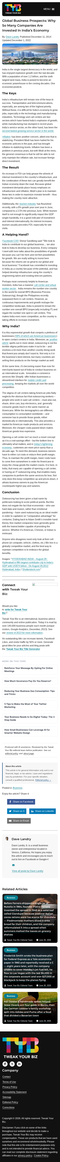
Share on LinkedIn (44, 811)
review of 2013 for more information (24, 633)
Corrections (8, 1107)
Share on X (18, 811)
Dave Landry (12, 37)
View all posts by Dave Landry (27, 871)
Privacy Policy (9, 1087)
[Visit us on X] (12, 1064)
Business (17, 788)
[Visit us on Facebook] (5, 1064)
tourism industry (27, 204)
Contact (6, 1076)
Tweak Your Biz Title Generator (23, 649)
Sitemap (6, 1097)
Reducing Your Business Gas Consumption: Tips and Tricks (29, 692)
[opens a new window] (12, 600)
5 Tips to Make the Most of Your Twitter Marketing (25, 705)
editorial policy (11, 753)
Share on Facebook (22, 801)
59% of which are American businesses (36, 336)
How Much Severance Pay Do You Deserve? (27, 681)
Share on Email (20, 821)
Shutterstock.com (31, 569)
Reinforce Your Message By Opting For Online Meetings (28, 670)
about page (28, 753)
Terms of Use (9, 1082)
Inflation (6, 137)
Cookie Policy (41, 1155)
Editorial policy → (43, 780)
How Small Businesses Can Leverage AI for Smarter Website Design (27, 731)
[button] (47, 9)
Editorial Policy (10, 1102)
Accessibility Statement (14, 1092)
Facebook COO (10, 241)
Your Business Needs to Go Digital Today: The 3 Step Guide (29, 718)
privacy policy (25, 1155)
